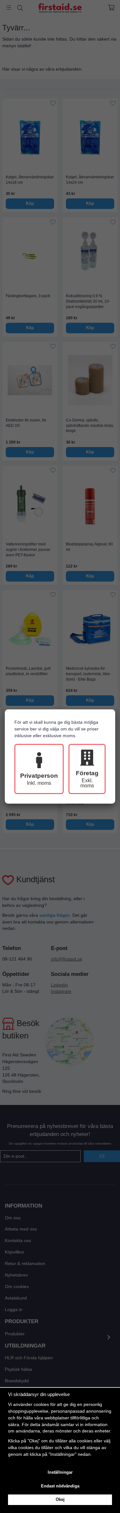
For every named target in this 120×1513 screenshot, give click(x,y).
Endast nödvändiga (60, 1486)
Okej (60, 1499)
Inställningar (60, 1472)
